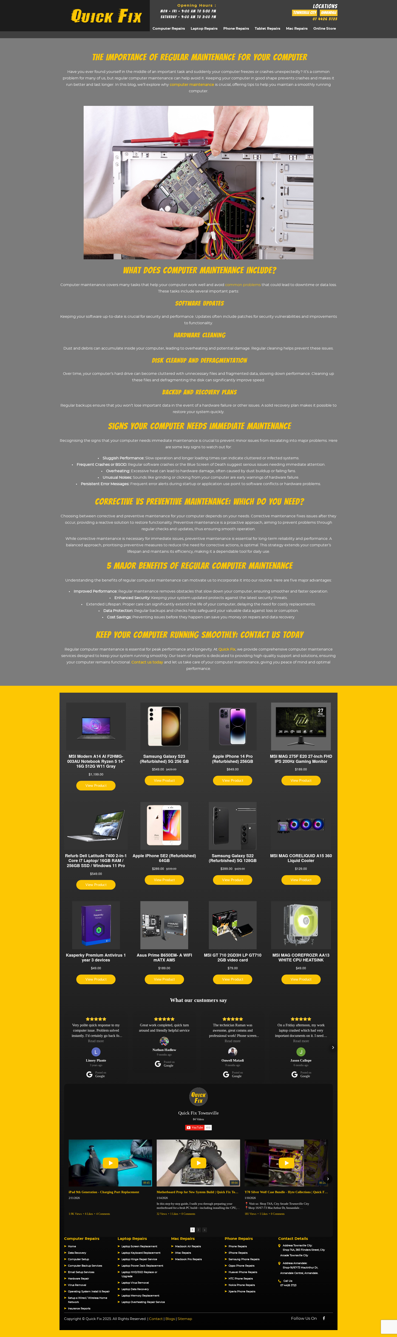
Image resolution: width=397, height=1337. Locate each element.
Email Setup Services (81, 1272)
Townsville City (304, 13)
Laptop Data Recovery (135, 1289)
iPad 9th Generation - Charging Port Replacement (104, 1192)
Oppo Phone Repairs (241, 1266)
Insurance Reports (79, 1308)
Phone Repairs (236, 28)
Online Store (324, 28)
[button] (64, 1047)
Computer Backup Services (85, 1266)
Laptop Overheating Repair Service (143, 1302)
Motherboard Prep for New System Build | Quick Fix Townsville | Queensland (198, 1192)
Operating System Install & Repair (89, 1291)
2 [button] (198, 1229)
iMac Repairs (183, 1253)
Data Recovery (77, 1253)
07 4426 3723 (325, 19)
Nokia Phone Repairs (242, 1285)
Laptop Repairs (204, 28)
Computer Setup (78, 1259)
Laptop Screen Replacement (139, 1246)
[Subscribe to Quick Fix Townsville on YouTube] (198, 1127)
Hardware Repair (78, 1278)
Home (72, 1246)
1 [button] (192, 1229)
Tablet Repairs (267, 28)
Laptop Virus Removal (135, 1283)
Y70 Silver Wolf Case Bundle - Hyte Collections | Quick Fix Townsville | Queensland (286, 1192)
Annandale (328, 13)
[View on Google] (96, 1051)
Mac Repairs (297, 28)
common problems (243, 285)
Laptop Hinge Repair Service (139, 1259)
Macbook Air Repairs (188, 1246)
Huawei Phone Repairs (243, 1272)
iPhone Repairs (238, 1253)
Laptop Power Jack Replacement (142, 1266)
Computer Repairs (169, 28)
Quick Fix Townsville (198, 1112)
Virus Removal (77, 1285)
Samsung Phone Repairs (244, 1259)
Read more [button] (96, 1041)
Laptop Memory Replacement (140, 1295)
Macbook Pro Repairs (188, 1259)
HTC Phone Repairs (241, 1278)
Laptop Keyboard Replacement (141, 1253)
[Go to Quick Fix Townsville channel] (198, 1097)
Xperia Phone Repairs (242, 1291)
